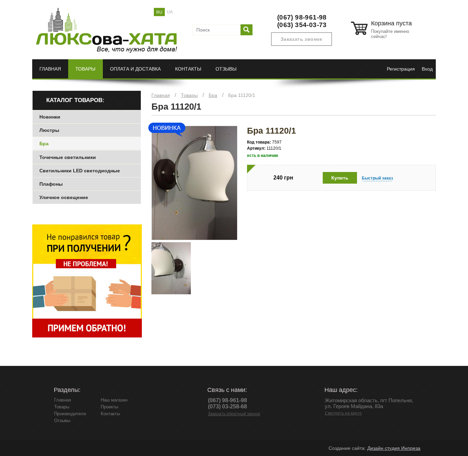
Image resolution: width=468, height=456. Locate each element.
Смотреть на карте (343, 413)
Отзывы (225, 69)
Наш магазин (114, 400)
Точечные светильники (67, 157)
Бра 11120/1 (241, 95)
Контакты (188, 69)
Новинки (49, 117)
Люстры (49, 130)
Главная (50, 69)
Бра (213, 95)
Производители (70, 413)
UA (170, 12)
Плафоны (51, 184)
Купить (339, 178)
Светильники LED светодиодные (79, 170)
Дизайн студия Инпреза (393, 448)
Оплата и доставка (135, 69)
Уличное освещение (63, 197)
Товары (85, 69)
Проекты (109, 406)
